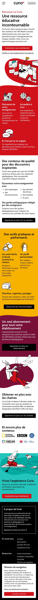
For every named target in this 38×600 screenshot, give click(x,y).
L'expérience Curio (23, 548)
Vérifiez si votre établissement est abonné (17, 53)
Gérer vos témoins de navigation (16, 589)
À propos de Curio (23, 545)
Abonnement (21, 542)
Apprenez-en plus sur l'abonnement (19, 347)
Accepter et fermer (19, 594)
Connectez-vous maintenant (17, 48)
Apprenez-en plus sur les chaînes (19, 415)
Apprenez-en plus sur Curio (14, 530)
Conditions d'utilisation (25, 557)
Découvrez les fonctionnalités (19, 307)
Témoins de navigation (25, 562)
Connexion (31, 3)
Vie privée (20, 559)
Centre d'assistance (24, 554)
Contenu (20, 539)
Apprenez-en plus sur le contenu (19, 220)
